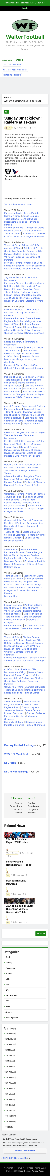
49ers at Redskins (13, 476)
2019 (7, 1072)
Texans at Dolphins (13, 689)
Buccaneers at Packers (33, 406)
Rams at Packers (29, 549)
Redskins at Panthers (14, 523)
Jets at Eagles (11, 297)
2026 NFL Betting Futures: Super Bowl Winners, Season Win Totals (20, 909)
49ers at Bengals (34, 643)
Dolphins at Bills (12, 286)
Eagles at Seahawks (14, 341)
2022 (7, 1055)
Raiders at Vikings (32, 412)
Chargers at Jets (12, 520)
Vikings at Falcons (13, 385)
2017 (7, 1083)
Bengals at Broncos (35, 689)
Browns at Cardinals (30, 297)
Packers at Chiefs (29, 292)
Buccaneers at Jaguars (15, 312)
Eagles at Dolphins (13, 321)
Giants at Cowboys (13, 333)
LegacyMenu (7, 60)
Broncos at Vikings (13, 359)
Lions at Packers (29, 219)
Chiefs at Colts (11, 584)
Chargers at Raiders (34, 236)
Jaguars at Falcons (13, 277)
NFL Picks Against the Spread (15, 70)
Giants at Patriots (33, 479)
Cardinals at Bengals (14, 251)
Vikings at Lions (33, 321)
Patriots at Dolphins (14, 725)
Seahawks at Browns (14, 526)
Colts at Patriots (12, 368)
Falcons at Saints (31, 268)
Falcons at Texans (34, 347)
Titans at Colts (11, 292)
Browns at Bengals (27, 382)
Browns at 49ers (35, 505)
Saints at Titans (11, 324)
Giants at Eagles (31, 637)
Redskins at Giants (34, 283)
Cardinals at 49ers (34, 417)
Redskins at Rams (32, 610)
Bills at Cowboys (32, 444)
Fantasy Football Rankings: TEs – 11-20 (22, 3)
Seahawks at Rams (13, 420)
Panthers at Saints (13, 213)
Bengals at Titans (32, 476)
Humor (8, 973)
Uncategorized (11, 1017)
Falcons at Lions (35, 523)
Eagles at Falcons (13, 692)
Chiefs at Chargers (13, 651)
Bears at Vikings (12, 216)
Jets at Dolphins (30, 216)
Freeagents (10, 968)
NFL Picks (10, 762)
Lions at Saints (30, 350)
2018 (7, 1077)
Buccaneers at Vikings (15, 672)
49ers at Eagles (12, 616)
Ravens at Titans (12, 675)
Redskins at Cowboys (33, 660)
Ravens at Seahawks (14, 453)
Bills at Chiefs (31, 704)
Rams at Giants (31, 692)
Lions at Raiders (12, 295)
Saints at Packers (12, 701)
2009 (7, 1127)
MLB (7, 979)
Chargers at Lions (33, 262)
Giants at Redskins (35, 713)
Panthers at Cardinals (15, 716)
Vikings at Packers (30, 455)
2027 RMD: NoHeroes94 (14, 1158)
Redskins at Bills (31, 502)
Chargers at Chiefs (13, 511)
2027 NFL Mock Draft (12, 65)
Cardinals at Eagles (35, 432)
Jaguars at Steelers (29, 555)
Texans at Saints (12, 637)
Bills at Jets (10, 382)
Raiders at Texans (13, 581)
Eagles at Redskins (13, 558)
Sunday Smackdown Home (17, 204)
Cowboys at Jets (33, 722)
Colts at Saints (32, 537)
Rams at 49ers (31, 365)
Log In (25, 8)
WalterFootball (25, 37)
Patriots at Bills (33, 640)
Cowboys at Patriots (34, 561)
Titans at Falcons (12, 412)
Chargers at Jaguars (32, 368)
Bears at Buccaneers (33, 520)
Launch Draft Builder (25, 1150)
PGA (7, 1001)
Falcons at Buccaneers (15, 657)
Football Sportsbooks (12, 75)
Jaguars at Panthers (14, 640)
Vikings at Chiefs (12, 610)
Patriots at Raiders (13, 625)
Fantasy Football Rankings (19, 745)
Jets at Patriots (34, 587)
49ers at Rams (11, 219)
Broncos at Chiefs (13, 444)
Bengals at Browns (13, 704)
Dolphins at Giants (34, 496)
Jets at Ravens (11, 628)
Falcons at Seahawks (14, 619)
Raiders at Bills (28, 669)
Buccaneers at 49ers (14, 587)
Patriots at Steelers (13, 508)
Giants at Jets (30, 254)
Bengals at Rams (31, 289)
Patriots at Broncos (31, 295)
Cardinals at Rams (34, 385)
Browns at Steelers (13, 309)
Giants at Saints (31, 397)
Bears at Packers (12, 268)
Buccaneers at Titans (33, 388)
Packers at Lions (12, 376)
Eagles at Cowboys (14, 265)
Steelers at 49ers (34, 300)
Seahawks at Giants (33, 575)
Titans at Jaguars (30, 707)
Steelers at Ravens (13, 710)
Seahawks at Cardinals (34, 233)
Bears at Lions (11, 596)
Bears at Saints (35, 672)
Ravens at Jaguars (13, 540)
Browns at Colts (31, 675)
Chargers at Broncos (14, 590)
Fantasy (8, 962)
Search (41, 933)
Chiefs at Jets (32, 309)
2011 (7, 1116)
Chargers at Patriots (35, 687)
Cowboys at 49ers (13, 687)
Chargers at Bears (34, 420)
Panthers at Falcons (14, 552)
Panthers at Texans (13, 283)
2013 (7, 1105)
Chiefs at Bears (11, 356)
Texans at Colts (12, 245)
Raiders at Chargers (14, 432)
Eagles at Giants (12, 423)
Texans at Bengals (13, 327)
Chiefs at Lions (11, 669)
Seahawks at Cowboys (15, 470)
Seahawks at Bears (31, 286)
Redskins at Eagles (13, 230)
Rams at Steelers (12, 254)
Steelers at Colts (12, 660)
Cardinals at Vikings (31, 584)
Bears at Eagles (32, 485)
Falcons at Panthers (14, 318)
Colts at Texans (32, 710)
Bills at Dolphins (12, 414)
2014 (7, 1099)
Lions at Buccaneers (14, 713)
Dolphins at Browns (14, 643)
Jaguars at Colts (35, 441)
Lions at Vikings (32, 646)
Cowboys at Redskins (33, 414)
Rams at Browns (12, 450)
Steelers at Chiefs (13, 397)
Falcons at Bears (31, 701)
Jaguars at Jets (12, 678)
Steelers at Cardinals (14, 534)
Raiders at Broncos (35, 725)
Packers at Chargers (34, 482)
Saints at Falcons (28, 447)
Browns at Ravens (13, 262)
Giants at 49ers (34, 453)
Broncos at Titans (13, 646)
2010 (7, 1121)
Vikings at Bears (35, 564)
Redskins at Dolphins (14, 441)
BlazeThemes (24, 1171)
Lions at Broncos (12, 502)
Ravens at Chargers (14, 300)
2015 (7, 1094)
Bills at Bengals (11, 608)
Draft (7, 957)
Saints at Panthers (34, 578)
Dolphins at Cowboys (33, 376)
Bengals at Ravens (13, 417)
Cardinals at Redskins (15, 681)
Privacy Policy (37, 1171)
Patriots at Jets (11, 455)
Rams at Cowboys (13, 537)
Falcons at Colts (33, 464)
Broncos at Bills (34, 251)
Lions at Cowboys (13, 605)
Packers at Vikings (36, 534)
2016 (7, 1088)
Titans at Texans (12, 233)
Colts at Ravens (33, 318)
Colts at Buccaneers (31, 628)
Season (8, 1012)
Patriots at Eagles (35, 394)
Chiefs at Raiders (31, 531)
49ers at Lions (11, 549)
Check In (19, 60)
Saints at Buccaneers (14, 564)
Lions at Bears (11, 447)
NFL (6, 111)
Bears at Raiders (12, 391)
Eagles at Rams (12, 707)
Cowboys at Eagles (35, 508)
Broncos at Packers (34, 625)
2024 (7, 1044)
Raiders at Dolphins (14, 353)
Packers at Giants (13, 365)
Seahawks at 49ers (13, 722)
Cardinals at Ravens (14, 493)
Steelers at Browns (13, 227)
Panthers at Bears (33, 605)
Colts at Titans (28, 499)
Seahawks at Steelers (32, 678)
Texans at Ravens (34, 558)
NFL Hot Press (12, 995)
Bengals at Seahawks (14, 505)
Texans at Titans (12, 531)
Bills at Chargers (33, 330)
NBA (7, 984)
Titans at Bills (32, 353)
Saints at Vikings (12, 289)
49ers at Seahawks (35, 265)
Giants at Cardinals (31, 616)
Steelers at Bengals (31, 450)
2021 (7, 1061)
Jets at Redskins (12, 350)
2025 (7, 1039)
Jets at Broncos (12, 406)
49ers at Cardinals (13, 330)
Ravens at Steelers (13, 485)
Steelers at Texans (32, 613)
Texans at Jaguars (31, 379)
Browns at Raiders (13, 561)
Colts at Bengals (34, 552)
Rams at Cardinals (13, 482)
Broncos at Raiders (13, 479)
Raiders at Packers (30, 324)
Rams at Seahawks (34, 333)
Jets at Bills (32, 467)
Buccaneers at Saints (14, 467)
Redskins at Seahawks (34, 391)
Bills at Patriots (31, 213)
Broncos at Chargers (14, 394)
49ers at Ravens (12, 379)
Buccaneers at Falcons (15, 221)
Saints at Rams (11, 499)
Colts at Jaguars (33, 230)
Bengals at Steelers (13, 347)
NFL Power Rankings (16, 771)
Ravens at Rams (12, 648)
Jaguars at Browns (32, 409)
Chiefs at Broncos (13, 236)
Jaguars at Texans (13, 496)
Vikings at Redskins (14, 257)
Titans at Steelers (12, 575)
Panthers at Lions (12, 409)
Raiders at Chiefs (30, 245)
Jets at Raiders (29, 648)
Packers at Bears (37, 657)
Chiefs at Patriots (31, 423)
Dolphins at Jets (12, 567)
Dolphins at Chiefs (13, 464)
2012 (7, 1110)
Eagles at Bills (31, 581)
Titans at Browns (29, 608)
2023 (7, 1050)
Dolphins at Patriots (33, 248)
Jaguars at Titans (12, 248)
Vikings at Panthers (35, 493)
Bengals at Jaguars (13, 578)
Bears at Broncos (32, 327)
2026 (7, 1033)
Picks (7, 1006)
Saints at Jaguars (12, 613)
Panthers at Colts (12, 388)
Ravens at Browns (30, 356)
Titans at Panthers (13, 435)
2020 (7, 1066)
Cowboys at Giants (34, 227)
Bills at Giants (11, 555)
